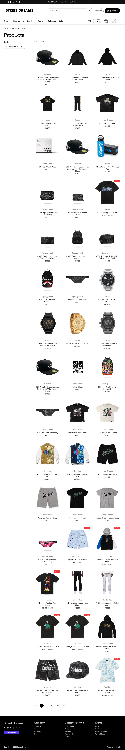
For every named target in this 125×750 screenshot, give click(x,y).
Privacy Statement (101, 731)
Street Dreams (22, 747)
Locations (37, 731)
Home (6, 28)
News (36, 734)
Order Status (69, 726)
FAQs (97, 726)
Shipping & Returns (72, 729)
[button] (112, 10)
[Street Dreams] (19, 11)
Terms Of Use (100, 734)
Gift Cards (99, 729)
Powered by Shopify (114, 747)
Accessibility (69, 734)
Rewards (68, 731)
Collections (13, 28)
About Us (37, 726)
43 (58, 706)
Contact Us (69, 736)
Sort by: (6, 42)
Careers (37, 729)
